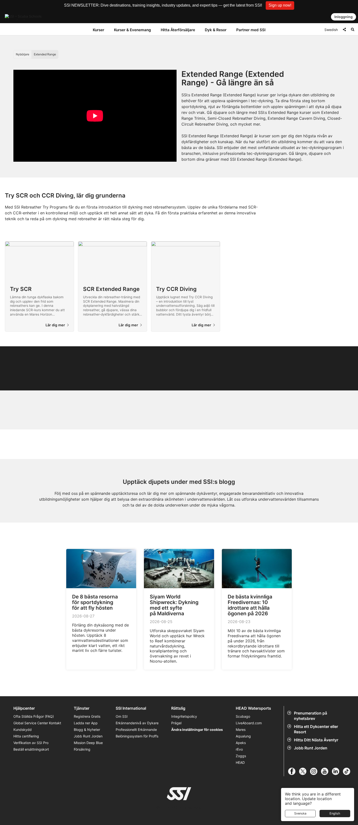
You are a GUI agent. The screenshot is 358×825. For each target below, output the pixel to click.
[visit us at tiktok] (348, 771)
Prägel (176, 723)
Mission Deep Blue (88, 743)
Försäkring (82, 749)
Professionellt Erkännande (136, 729)
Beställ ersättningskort (31, 749)
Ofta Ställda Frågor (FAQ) (33, 716)
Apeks (241, 743)
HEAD (240, 762)
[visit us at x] (304, 771)
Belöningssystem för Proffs (137, 736)
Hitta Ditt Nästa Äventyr (316, 739)
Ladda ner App (86, 723)
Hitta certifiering (26, 736)
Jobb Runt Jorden (310, 747)
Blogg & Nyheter (87, 729)
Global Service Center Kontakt (37, 723)
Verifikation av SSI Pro (30, 743)
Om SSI (122, 716)
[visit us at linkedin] (337, 771)
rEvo (239, 749)
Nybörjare (22, 54)
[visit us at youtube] (326, 771)
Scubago (243, 716)
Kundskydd (22, 729)
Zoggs (241, 756)
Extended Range (45, 54)
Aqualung (243, 736)
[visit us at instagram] (315, 771)
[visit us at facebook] (293, 771)
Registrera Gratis (87, 716)
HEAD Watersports (253, 708)
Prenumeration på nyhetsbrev (310, 716)
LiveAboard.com (249, 723)
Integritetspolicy (184, 716)
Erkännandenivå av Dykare (137, 723)
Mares (240, 729)
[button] (280, 5)
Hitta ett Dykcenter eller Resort (316, 729)
